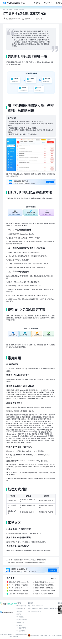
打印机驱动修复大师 (19, 9)
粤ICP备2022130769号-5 (55, 635)
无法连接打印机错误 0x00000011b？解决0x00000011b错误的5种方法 (45, 582)
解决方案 (9, 9)
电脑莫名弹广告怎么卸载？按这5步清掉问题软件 (45, 588)
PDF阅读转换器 (21, 608)
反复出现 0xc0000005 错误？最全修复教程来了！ (19, 594)
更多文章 (53, 578)
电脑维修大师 (20, 622)
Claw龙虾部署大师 (21, 628)
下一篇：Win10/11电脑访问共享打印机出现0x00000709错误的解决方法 (25, 562)
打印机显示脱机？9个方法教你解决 (44, 585)
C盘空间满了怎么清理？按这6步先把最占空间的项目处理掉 (45, 594)
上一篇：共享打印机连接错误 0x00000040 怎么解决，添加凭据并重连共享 (26, 560)
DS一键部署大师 (21, 631)
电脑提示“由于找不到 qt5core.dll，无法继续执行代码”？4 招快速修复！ (19, 582)
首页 (4, 9)
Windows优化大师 (21, 606)
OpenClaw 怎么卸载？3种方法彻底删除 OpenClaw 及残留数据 (19, 585)
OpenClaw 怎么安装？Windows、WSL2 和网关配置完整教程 (19, 588)
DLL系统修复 (20, 617)
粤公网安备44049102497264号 (38, 635)
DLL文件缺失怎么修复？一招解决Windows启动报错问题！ (19, 591)
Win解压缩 (19, 611)
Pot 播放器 (19, 625)
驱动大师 (19, 614)
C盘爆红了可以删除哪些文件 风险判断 (45, 591)
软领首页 (37, 3)
